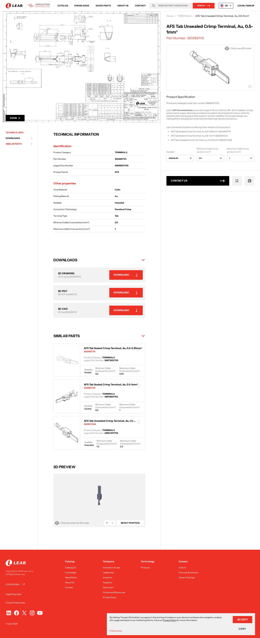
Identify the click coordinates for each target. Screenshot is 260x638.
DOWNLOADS (19, 138)
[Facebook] (16, 613)
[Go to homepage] (29, 5)
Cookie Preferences (15, 602)
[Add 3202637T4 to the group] (139, 349)
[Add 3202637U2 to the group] (139, 386)
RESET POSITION (130, 523)
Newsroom (108, 587)
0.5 (200, 158)
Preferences (116, 630)
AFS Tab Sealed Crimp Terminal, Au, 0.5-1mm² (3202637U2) (199, 135)
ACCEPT (242, 619)
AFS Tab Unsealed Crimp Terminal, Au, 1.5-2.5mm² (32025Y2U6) (201, 140)
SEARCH (201, 5)
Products (145, 567)
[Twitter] (24, 613)
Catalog (62, 5)
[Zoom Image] (80, 67)
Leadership (108, 572)
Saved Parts (103, 5)
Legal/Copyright (13, 594)
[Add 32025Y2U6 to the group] (139, 422)
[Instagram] (32, 613)
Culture (182, 567)
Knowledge (81, 5)
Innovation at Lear (111, 567)
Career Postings (187, 577)
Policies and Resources (114, 592)
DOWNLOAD (121, 274)
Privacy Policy (109, 597)
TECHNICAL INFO (15, 132)
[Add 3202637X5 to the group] (237, 181)
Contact (140, 5)
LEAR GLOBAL (13, 584)
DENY (242, 628)
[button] (99, 260)
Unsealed (173, 158)
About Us (122, 5)
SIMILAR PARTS (19, 144)
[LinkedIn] (9, 613)
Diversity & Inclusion (188, 572)
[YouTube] (40, 613)
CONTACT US (179, 180)
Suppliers (107, 582)
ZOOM (13, 118)
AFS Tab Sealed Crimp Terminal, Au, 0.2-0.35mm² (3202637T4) (201, 131)
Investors (107, 577)
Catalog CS (70, 567)
